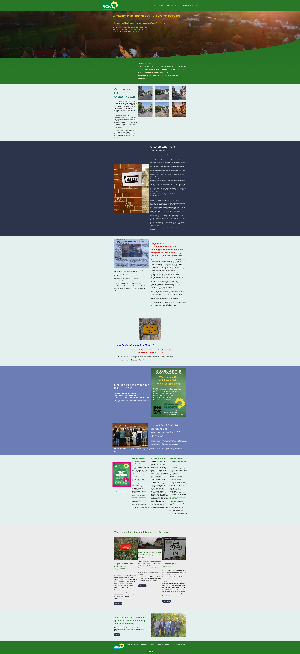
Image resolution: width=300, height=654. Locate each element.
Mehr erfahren (118, 603)
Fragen (146, 286)
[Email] (152, 651)
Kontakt (117, 634)
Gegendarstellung (139, 280)
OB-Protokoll (139, 283)
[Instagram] (150, 651)
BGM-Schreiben (134, 278)
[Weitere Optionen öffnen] (196, 5)
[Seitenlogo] (110, 5)
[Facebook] (147, 651)
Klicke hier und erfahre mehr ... (120, 491)
